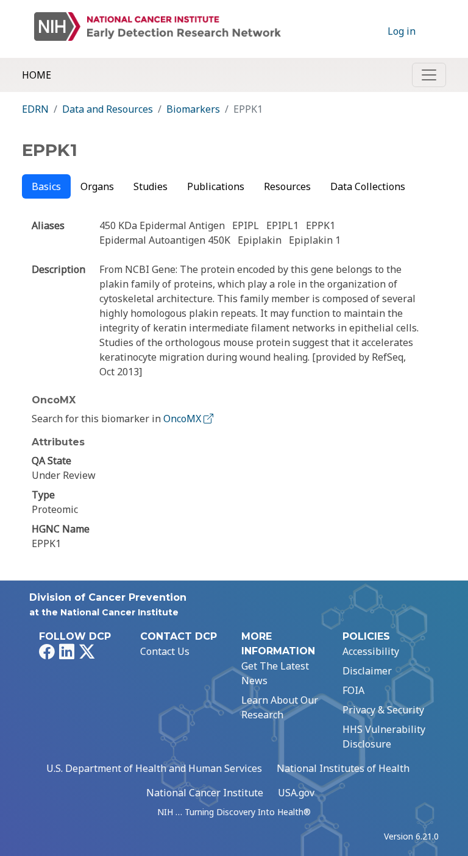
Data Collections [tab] (367, 186)
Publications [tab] (215, 186)
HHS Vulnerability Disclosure (383, 737)
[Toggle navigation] (429, 75)
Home (36, 75)
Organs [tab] (97, 186)
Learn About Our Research (279, 707)
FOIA (353, 690)
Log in (402, 31)
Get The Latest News (275, 673)
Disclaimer (367, 670)
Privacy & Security (383, 709)
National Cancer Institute (204, 792)
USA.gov (296, 792)
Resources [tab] (287, 186)
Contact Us (165, 651)
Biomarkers (193, 109)
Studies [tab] (150, 186)
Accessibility (370, 651)
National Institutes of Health (343, 768)
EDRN (35, 109)
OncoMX (183, 418)
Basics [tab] (46, 186)
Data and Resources (107, 109)
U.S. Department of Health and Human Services (154, 768)
